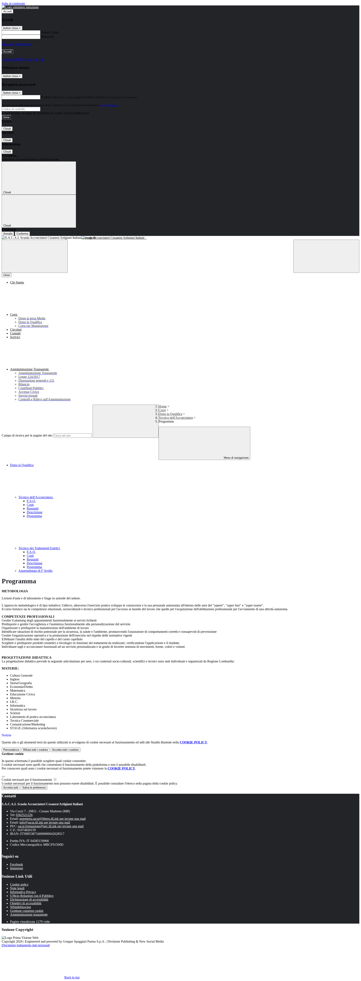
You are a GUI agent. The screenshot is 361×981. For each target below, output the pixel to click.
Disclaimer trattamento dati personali (26, 945)
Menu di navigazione (236, 457)
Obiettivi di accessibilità (25, 903)
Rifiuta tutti (35, 749)
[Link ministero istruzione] (20, 7)
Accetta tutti (65, 749)
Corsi (162, 410)
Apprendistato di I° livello (35, 570)
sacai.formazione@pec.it (51, 826)
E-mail (45, 97)
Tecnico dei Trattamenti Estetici (39, 548)
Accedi (7, 11)
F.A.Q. (31, 501)
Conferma (22, 233)
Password (47, 36)
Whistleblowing (20, 907)
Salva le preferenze (34, 787)
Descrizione (34, 512)
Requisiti (32, 508)
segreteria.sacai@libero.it (52, 818)
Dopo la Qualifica (170, 414)
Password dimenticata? (17, 44)
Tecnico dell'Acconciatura (176, 417)
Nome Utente (50, 32)
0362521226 (24, 815)
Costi (30, 504)
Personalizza (11, 749)
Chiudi (7, 128)
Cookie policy (19, 884)
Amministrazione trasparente (29, 914)
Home (163, 406)
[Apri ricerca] (326, 256)
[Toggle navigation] (35, 256)
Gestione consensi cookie (26, 911)
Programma (34, 516)
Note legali (17, 888)
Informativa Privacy (23, 892)
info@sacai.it (44, 822)
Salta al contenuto (13, 3)
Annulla (7, 233)
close (6, 275)
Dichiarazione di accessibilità (29, 899)
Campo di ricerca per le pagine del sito (27, 435)
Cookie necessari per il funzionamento (27, 779)
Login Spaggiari (109, 105)
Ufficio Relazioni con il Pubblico (31, 895)
